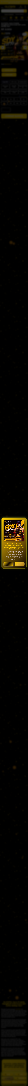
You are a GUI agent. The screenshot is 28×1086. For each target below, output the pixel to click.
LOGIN (8, 564)
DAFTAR (19, 564)
